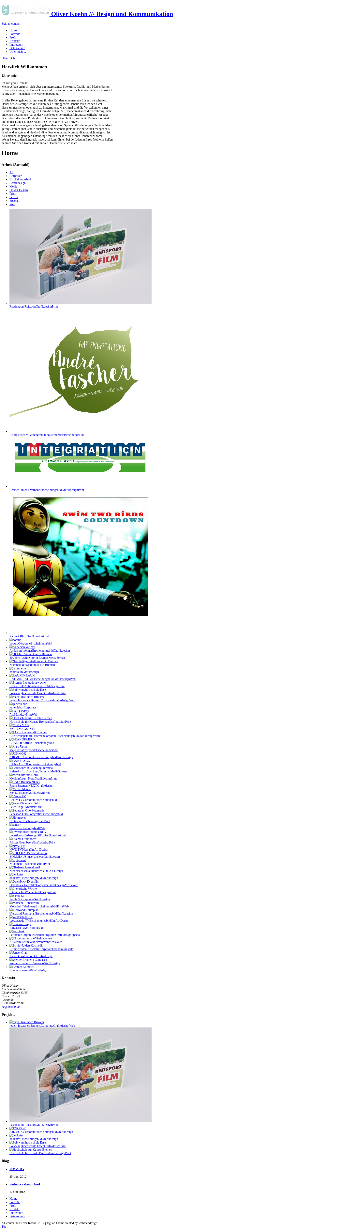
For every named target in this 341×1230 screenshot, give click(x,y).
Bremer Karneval (28, 970)
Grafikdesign (17, 183)
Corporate (15, 175)
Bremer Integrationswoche (37, 686)
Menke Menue (29, 792)
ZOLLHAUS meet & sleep (34, 856)
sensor (27, 828)
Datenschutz (17, 1216)
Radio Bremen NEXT (31, 785)
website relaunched (24, 1184)
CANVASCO (35, 764)
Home (13, 1198)
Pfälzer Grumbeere (32, 842)
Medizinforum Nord (33, 778)
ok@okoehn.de (11, 1007)
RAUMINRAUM (42, 679)
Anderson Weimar (39, 650)
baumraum (24, 672)
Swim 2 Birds (29, 636)
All (11, 172)
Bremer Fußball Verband (46, 490)
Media (13, 186)
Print (12, 193)
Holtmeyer (29, 821)
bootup (30, 643)
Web (12, 204)
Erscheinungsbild (20, 179)
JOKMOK (41, 757)
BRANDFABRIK (31, 743)
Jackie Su (29, 899)
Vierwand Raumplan (41, 913)
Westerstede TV (39, 920)
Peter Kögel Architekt (25, 807)
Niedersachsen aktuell (36, 871)
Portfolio (14, 1202)
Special (14, 200)
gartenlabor (22, 707)
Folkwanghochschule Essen (37, 693)
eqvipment (29, 863)
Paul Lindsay (23, 714)
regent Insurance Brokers (42, 700)
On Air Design (18, 190)
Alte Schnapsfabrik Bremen (54, 735)
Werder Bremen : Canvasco (34, 963)
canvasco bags (26, 927)
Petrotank (45, 934)
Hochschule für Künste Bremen (40, 721)
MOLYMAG (22, 728)
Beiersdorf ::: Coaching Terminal (38, 771)
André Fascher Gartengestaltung (46, 434)
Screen (13, 197)
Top (4, 1226)
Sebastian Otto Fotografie (36, 814)
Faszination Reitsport (33, 306)
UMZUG (16, 1169)
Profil (12, 1205)
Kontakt (14, 1209)
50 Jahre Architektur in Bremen (37, 657)
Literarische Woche (32, 892)
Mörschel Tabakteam (39, 906)
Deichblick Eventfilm (43, 885)
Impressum (16, 1212)
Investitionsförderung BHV (37, 835)
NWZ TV (28, 849)
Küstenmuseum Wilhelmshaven (35, 942)
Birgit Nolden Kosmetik (41, 949)
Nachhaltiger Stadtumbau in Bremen (32, 664)
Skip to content (11, 23)
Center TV (33, 799)
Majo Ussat (33, 750)
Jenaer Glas (30, 956)
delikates (33, 878)
